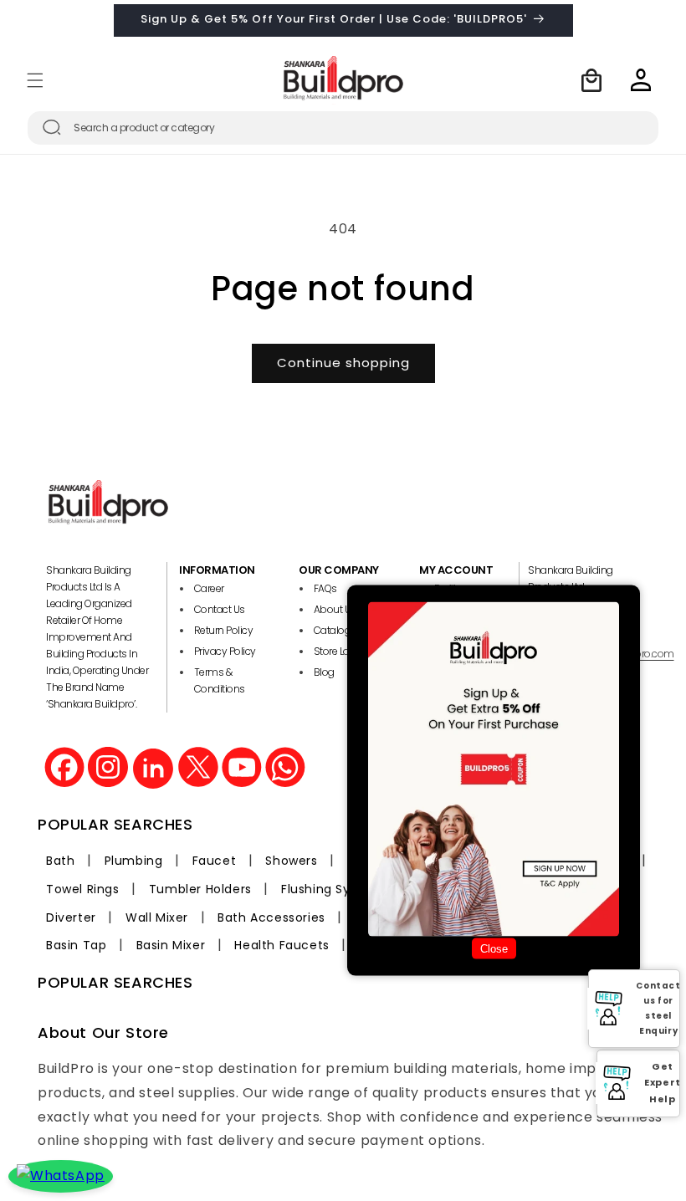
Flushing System (332, 889)
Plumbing (134, 860)
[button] (35, 80)
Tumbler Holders (200, 889)
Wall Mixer (156, 917)
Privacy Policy (225, 651)
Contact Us (219, 609)
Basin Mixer (171, 945)
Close (494, 949)
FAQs (325, 588)
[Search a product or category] (52, 127)
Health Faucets (281, 945)
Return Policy (223, 630)
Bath (60, 860)
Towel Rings (83, 889)
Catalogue (338, 630)
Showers (291, 860)
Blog (324, 672)
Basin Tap (76, 945)
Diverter (71, 917)
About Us (335, 609)
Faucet (214, 860)
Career (209, 588)
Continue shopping (343, 362)
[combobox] (343, 128)
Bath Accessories (271, 917)
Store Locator (344, 651)
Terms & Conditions (219, 680)
